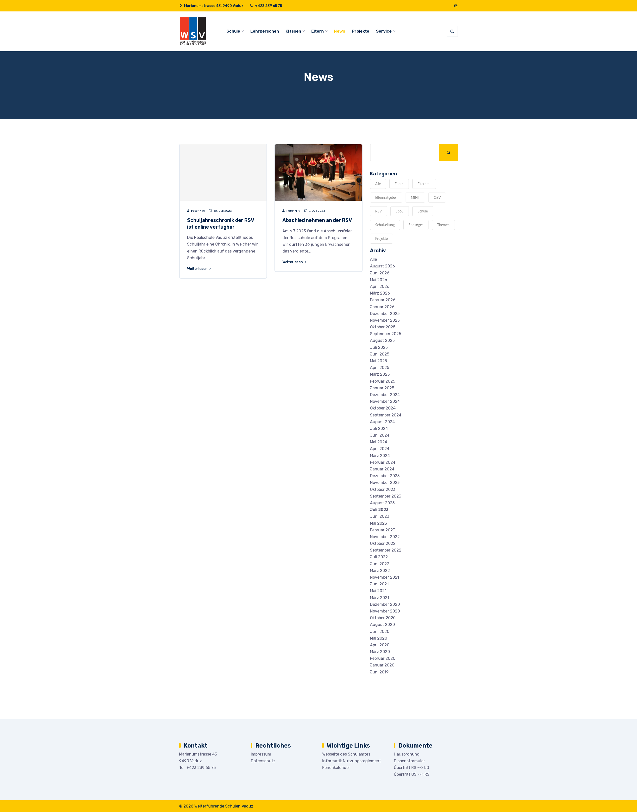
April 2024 (379, 448)
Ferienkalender (336, 767)
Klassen (293, 31)
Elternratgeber (386, 198)
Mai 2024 (378, 442)
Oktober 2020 (383, 617)
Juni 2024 (379, 435)
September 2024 (385, 415)
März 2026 (380, 293)
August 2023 (382, 503)
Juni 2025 (379, 354)
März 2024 (380, 455)
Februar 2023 (382, 530)
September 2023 (385, 496)
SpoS (400, 211)
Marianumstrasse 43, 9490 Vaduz (213, 6)
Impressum (261, 754)
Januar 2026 (382, 306)
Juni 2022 (379, 563)
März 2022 (380, 570)
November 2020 (385, 611)
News (339, 31)
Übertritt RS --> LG (411, 767)
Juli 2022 (379, 557)
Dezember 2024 (385, 394)
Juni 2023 (379, 516)
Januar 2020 (382, 665)
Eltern (317, 31)
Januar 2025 (382, 388)
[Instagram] (456, 6)
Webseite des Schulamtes (346, 754)
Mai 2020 (378, 638)
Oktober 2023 (382, 489)
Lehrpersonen (264, 31)
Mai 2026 (378, 279)
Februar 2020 (382, 658)
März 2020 (380, 651)
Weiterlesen (197, 269)
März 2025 (380, 374)
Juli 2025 (379, 347)
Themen (443, 225)
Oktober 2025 (382, 327)
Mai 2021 (378, 590)
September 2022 (385, 550)
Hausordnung (407, 754)
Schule (233, 31)
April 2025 (379, 367)
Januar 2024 (382, 469)
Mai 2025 (378, 360)
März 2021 (379, 597)
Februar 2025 (382, 381)
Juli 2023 (379, 509)
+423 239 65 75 (268, 6)
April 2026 (379, 286)
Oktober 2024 (383, 408)
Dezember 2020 (385, 604)
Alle (378, 184)
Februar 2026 (382, 300)
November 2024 (385, 401)
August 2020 (382, 624)
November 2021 (384, 577)
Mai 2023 (378, 523)
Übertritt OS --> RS (411, 774)
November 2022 (385, 536)
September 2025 (385, 333)
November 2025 (385, 320)
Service (384, 31)
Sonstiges (416, 225)
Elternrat (424, 184)
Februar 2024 (382, 462)
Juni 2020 (379, 631)
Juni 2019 (379, 672)
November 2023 (385, 482)
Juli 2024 (379, 428)
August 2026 (382, 266)
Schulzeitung (385, 225)
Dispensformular (409, 761)
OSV (437, 198)
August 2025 (382, 340)
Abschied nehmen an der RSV (317, 220)
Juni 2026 (379, 273)
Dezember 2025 (385, 313)
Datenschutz (263, 761)
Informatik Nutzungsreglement (351, 761)
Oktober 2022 (383, 543)
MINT (415, 198)
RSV (378, 211)
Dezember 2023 (385, 475)
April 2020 (379, 645)
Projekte (360, 31)
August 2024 (382, 421)
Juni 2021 (379, 584)
